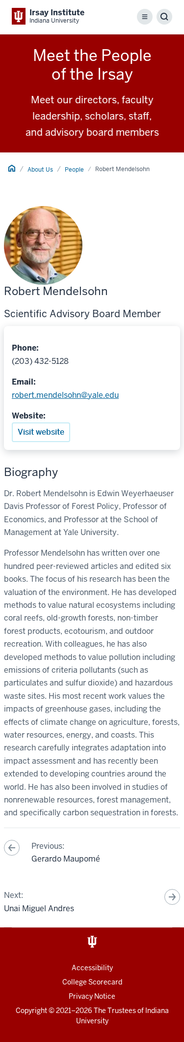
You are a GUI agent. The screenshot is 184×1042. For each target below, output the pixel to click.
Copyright (31, 1010)
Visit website (41, 432)
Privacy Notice (92, 996)
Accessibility (92, 967)
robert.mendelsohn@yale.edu (65, 395)
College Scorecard (92, 982)
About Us (40, 170)
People (74, 170)
